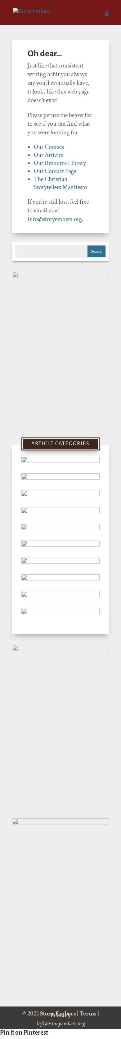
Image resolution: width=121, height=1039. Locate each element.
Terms (87, 1014)
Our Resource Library (60, 163)
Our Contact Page (55, 171)
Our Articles (48, 155)
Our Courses (49, 147)
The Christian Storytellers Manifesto (60, 183)
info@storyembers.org (55, 219)
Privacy (60, 1015)
